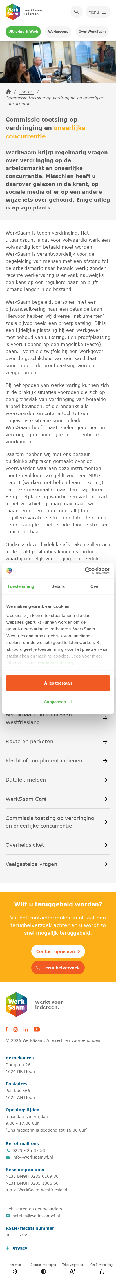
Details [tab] (58, 586)
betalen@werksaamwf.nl (36, 1215)
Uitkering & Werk (23, 31)
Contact (26, 91)
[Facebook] (7, 1029)
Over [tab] (95, 586)
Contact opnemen (55, 951)
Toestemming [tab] (20, 586)
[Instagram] (15, 1029)
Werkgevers (58, 31)
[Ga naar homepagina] (8, 91)
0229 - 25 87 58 (28, 1150)
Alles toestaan (58, 683)
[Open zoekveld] (76, 12)
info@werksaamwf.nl (32, 1157)
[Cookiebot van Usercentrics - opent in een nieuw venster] (85, 570)
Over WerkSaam (92, 31)
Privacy (19, 1248)
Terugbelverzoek (61, 967)
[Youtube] (37, 1029)
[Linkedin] (25, 1029)
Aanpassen (55, 701)
